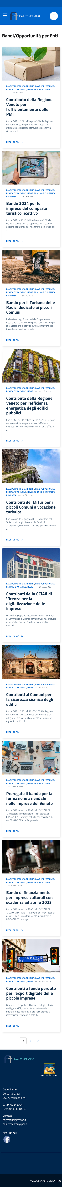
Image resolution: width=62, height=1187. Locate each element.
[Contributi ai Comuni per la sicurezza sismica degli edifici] (31, 661)
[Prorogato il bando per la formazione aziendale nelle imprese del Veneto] (31, 757)
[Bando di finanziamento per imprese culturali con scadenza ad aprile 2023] (31, 856)
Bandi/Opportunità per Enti (20, 86)
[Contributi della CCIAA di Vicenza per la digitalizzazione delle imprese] (31, 563)
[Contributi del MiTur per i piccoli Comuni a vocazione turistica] (31, 466)
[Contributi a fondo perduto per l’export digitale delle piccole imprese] (31, 955)
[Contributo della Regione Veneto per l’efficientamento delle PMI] (31, 63)
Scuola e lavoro (42, 89)
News (30, 89)
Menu (5, 16)
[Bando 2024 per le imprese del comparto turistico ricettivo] (31, 167)
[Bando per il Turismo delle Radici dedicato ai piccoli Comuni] (31, 266)
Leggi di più (13, 142)
